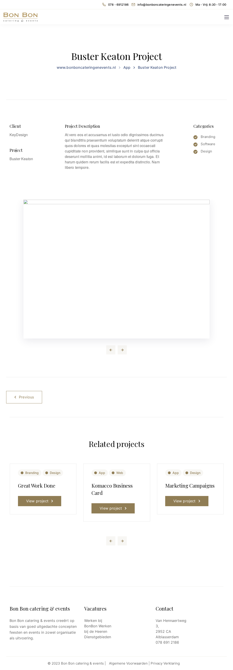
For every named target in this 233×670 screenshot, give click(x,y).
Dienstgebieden (97, 637)
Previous (26, 397)
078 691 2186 (167, 642)
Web (119, 473)
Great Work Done (36, 485)
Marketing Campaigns (190, 485)
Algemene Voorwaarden (128, 663)
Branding (32, 473)
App (102, 473)
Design (55, 473)
